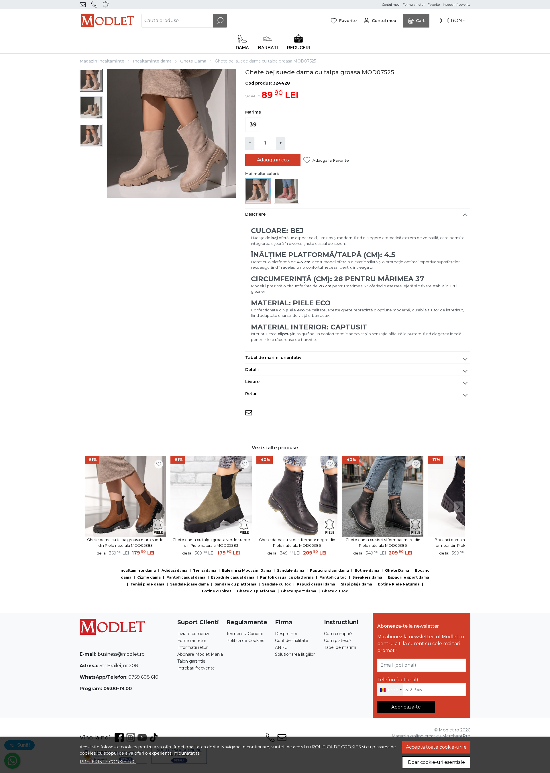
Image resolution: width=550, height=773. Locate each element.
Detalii (252, 369)
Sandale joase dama (189, 584)
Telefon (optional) (397, 679)
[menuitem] (91, 80)
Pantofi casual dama (185, 577)
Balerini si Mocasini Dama (246, 570)
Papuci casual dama (316, 584)
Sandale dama (290, 570)
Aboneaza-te (406, 707)
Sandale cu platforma (235, 584)
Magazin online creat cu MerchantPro (431, 736)
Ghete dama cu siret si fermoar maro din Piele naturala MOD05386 (382, 542)
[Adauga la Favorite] (158, 464)
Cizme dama (149, 577)
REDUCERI (298, 47)
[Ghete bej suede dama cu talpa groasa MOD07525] (258, 190)
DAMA (242, 47)
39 (253, 124)
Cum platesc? (337, 640)
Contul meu (391, 5)
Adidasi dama (174, 570)
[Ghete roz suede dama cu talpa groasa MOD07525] (286, 190)
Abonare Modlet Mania (200, 654)
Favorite (434, 5)
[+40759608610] (95, 4)
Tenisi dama (204, 570)
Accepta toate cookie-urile (436, 747)
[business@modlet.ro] (84, 4)
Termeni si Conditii (244, 633)
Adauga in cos (273, 160)
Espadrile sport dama (408, 577)
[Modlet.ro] (107, 21)
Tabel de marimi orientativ (273, 357)
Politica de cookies (336, 746)
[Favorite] (344, 21)
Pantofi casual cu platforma (287, 577)
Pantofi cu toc (333, 577)
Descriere (255, 214)
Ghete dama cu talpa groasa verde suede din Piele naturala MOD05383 (211, 542)
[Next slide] (458, 506)
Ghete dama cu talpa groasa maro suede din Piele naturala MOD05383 (125, 542)
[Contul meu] (380, 21)
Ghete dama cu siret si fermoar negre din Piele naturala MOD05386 (297, 542)
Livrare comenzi (193, 633)
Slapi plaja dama (356, 584)
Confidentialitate (291, 640)
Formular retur (414, 5)
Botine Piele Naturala (399, 584)
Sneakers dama (367, 577)
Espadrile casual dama (232, 577)
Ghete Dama (193, 61)
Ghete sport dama (298, 591)
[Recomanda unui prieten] (248, 412)
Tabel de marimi (340, 647)
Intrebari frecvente (456, 5)
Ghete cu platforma (256, 591)
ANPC (281, 647)
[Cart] (416, 21)
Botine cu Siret (216, 591)
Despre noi (286, 633)
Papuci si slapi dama (329, 570)
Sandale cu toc (276, 584)
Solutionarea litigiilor (295, 654)
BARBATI (268, 47)
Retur (251, 393)
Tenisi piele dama (147, 584)
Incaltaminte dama (152, 61)
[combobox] (390, 690)
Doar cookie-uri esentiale (436, 762)
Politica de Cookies (245, 640)
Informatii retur (192, 647)
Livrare (252, 381)
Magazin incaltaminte (102, 61)
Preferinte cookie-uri (108, 761)
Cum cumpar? (338, 633)
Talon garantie (191, 661)
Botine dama (367, 570)
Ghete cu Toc (335, 591)
